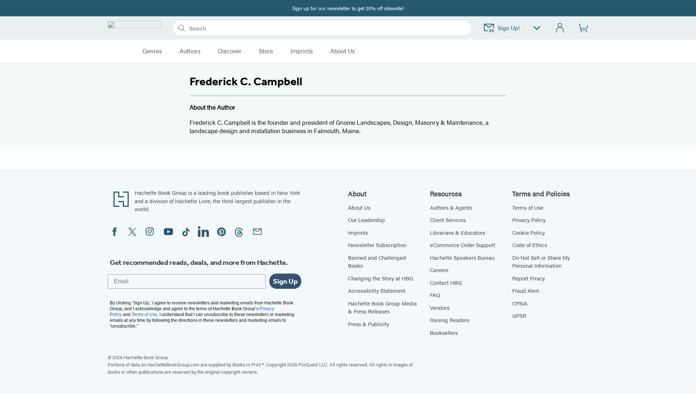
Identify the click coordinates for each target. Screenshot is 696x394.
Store (266, 51)
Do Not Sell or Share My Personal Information (541, 262)
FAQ (435, 295)
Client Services (448, 219)
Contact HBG (446, 282)
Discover (229, 51)
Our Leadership (366, 219)
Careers (439, 270)
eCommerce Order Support (462, 245)
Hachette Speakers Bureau (462, 257)
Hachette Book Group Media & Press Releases (382, 307)
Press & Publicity (368, 324)
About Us (359, 207)
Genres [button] (152, 51)
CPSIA (519, 303)
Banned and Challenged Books (377, 262)
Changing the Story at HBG (380, 278)
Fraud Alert (525, 290)
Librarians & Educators (457, 232)
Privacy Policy (529, 219)
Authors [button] (189, 51)
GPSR (519, 315)
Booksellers (444, 332)
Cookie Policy (528, 232)
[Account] (560, 28)
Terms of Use (527, 207)
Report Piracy (528, 278)
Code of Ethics (529, 245)
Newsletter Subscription (377, 245)
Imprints (301, 51)
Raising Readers (449, 320)
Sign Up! (509, 28)
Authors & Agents (451, 207)
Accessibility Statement (376, 290)
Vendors (440, 307)
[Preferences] (536, 28)
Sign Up (285, 281)
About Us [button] (342, 51)
